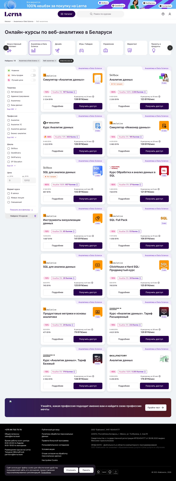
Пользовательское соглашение (55, 445)
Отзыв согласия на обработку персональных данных (55, 454)
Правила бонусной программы (55, 440)
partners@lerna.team (14, 454)
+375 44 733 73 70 (13, 429)
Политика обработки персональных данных (57, 435)
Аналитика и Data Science (23, 21)
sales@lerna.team (12, 436)
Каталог (8, 21)
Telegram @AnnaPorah (14, 452)
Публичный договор (51, 429)
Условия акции (48, 449)
